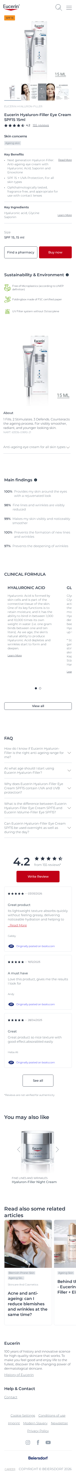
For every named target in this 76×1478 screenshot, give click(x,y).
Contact (10, 1397)
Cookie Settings (23, 1415)
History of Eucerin (19, 1375)
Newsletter (59, 1423)
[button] (37, 447)
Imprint (14, 1423)
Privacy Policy (38, 1431)
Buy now (55, 252)
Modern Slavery (35, 1423)
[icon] (27, 1442)
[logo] (11, 7)
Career (10, 1469)
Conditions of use (51, 1415)
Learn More (65, 215)
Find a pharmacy (20, 252)
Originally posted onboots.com (35, 946)
